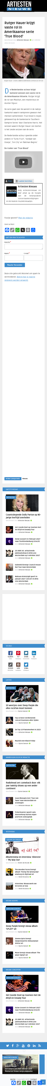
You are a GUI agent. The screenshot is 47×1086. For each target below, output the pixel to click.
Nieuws (25, 479)
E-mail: (27, 253)
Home (12, 1079)
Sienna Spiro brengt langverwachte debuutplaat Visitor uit (26, 941)
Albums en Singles (14, 840)
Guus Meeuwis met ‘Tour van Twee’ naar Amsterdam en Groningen (26, 800)
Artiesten (10, 497)
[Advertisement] (23, 381)
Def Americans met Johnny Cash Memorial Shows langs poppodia (19, 1070)
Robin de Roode (23, 863)
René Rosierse (24, 877)
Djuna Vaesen (23, 711)
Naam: (7, 253)
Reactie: (7, 242)
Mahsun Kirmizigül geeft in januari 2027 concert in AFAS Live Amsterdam (26, 579)
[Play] (23, 162)
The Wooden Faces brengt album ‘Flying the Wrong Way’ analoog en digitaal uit (27, 872)
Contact (33, 1079)
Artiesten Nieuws (23, 40)
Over (10, 181)
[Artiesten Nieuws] (11, 196)
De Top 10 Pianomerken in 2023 (28, 730)
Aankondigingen (13, 909)
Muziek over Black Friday (25, 741)
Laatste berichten (25, 181)
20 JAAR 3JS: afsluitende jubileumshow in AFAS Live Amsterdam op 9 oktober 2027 (27, 553)
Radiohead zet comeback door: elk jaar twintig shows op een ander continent (23, 786)
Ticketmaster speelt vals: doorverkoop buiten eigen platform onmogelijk (25, 814)
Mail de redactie (25, 218)
